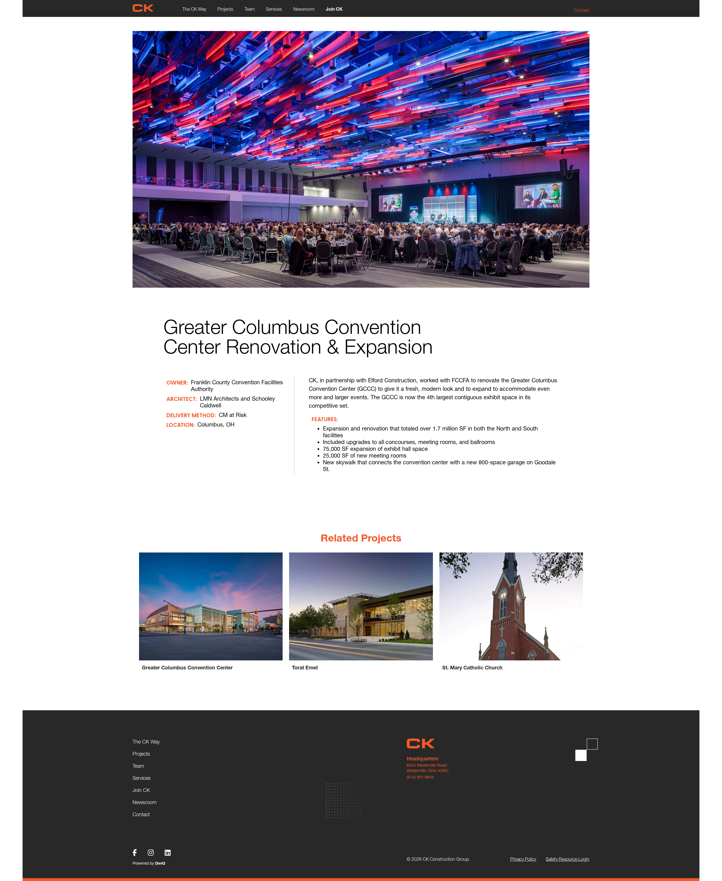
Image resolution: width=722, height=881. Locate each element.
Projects (225, 9)
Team (250, 9)
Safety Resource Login (567, 859)
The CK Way (194, 9)
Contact (581, 10)
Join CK (334, 9)
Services (274, 9)
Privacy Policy (523, 859)
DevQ (160, 863)
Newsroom (303, 9)
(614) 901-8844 (420, 777)
